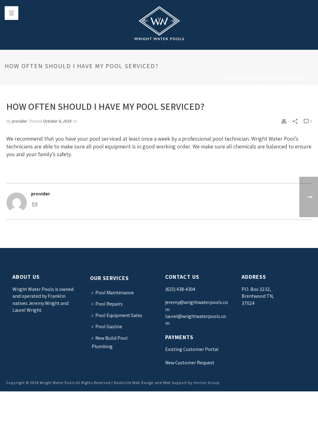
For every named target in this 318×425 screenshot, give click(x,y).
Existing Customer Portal (192, 349)
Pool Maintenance (114, 292)
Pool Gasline (108, 326)
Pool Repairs (109, 304)
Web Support (175, 382)
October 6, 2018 (57, 121)
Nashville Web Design (134, 382)
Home (206, 79)
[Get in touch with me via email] (34, 205)
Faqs (219, 79)
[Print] (283, 121)
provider (19, 121)
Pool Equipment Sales (118, 315)
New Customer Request (189, 362)
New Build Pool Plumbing (110, 342)
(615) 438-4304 (180, 289)
